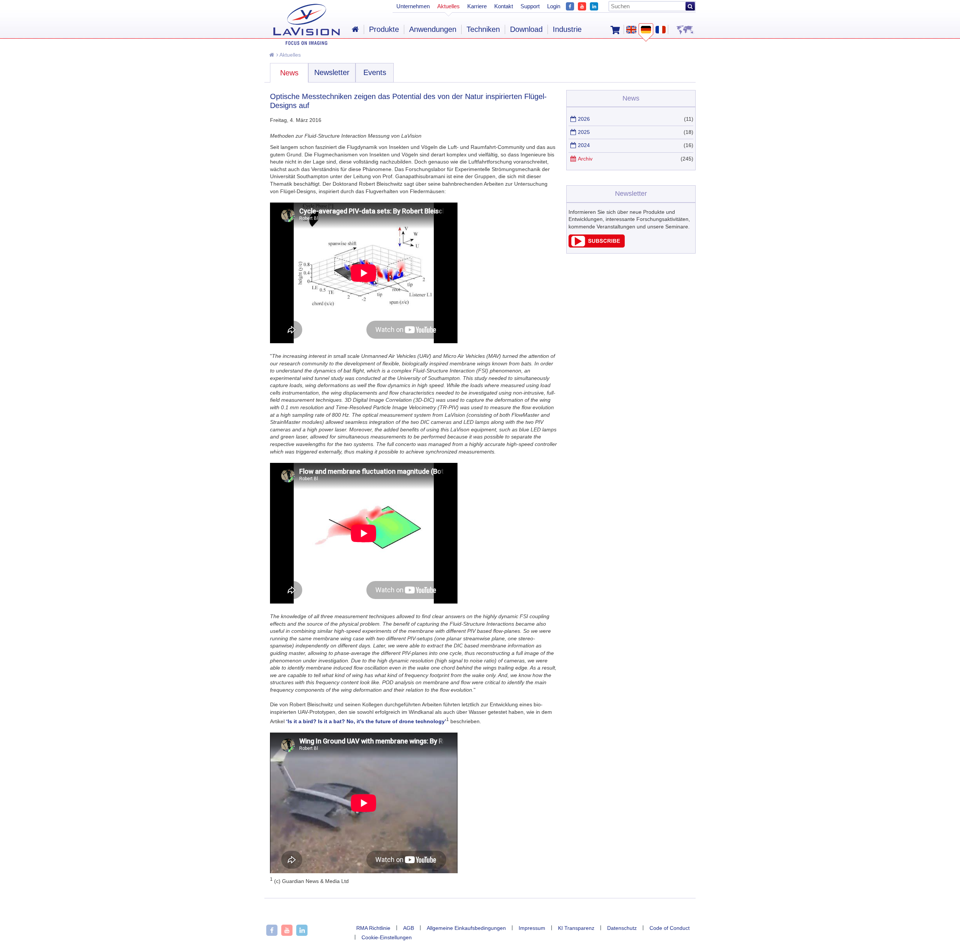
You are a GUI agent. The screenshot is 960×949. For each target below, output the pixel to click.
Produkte (384, 29)
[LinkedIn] (594, 5)
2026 (584, 119)
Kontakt (503, 6)
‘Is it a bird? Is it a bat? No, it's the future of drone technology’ (366, 721)
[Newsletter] (596, 246)
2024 (584, 145)
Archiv (585, 159)
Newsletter (332, 72)
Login (553, 6)
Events (374, 72)
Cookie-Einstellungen (387, 937)
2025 (584, 132)
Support (530, 6)
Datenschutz (622, 928)
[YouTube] (582, 5)
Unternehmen (413, 6)
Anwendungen (432, 29)
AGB (408, 928)
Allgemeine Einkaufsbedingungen (466, 928)
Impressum (532, 928)
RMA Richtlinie (373, 928)
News (289, 73)
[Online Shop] (615, 29)
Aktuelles (289, 55)
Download (526, 29)
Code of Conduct (670, 928)
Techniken (483, 29)
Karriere (477, 6)
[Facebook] (570, 5)
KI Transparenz (576, 928)
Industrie (567, 29)
